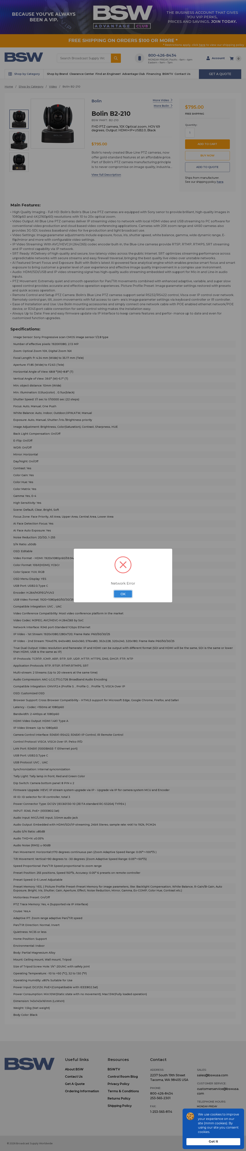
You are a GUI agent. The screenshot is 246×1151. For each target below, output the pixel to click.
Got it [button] (213, 1141)
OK (123, 594)
